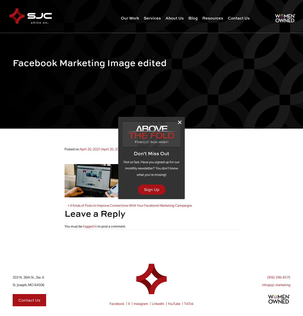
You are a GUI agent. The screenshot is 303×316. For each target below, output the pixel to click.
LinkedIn (158, 303)
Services (152, 18)
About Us (174, 18)
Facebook (117, 303)
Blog (193, 18)
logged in (90, 226)
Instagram (141, 303)
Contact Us (239, 18)
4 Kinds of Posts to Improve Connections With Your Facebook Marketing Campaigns (130, 205)
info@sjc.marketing (276, 284)
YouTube (174, 303)
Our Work (130, 18)
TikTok (188, 303)
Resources (212, 18)
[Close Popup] (180, 122)
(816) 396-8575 (278, 277)
